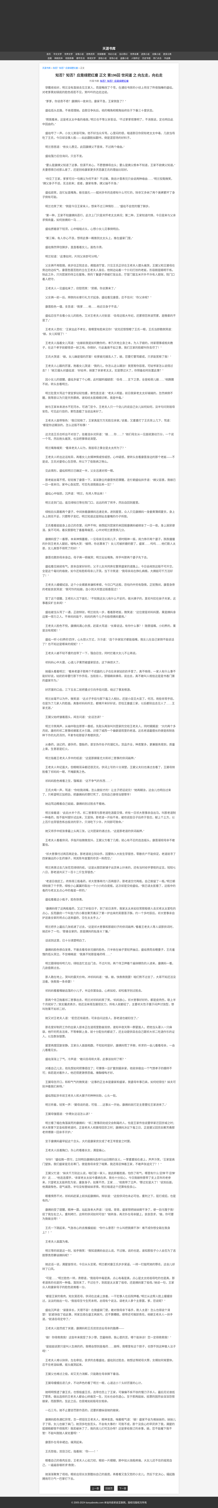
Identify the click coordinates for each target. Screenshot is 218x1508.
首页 (49, 54)
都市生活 (80, 58)
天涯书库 (46, 68)
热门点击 (157, 58)
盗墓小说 (124, 58)
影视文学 (91, 58)
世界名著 (134, 54)
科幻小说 (112, 54)
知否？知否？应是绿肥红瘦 (65, 68)
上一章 (95, 1488)
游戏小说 (102, 58)
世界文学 (68, 54)
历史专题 (146, 58)
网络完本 (58, 58)
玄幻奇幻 (123, 54)
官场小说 (113, 58)
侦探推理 (101, 54)
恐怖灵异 (90, 54)
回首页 (109, 1488)
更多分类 (167, 54)
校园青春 (69, 58)
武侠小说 (145, 54)
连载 (50, 58)
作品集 (167, 58)
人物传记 (135, 58)
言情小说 (79, 54)
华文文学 (57, 54)
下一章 (122, 1488)
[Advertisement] (109, 23)
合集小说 (156, 54)
